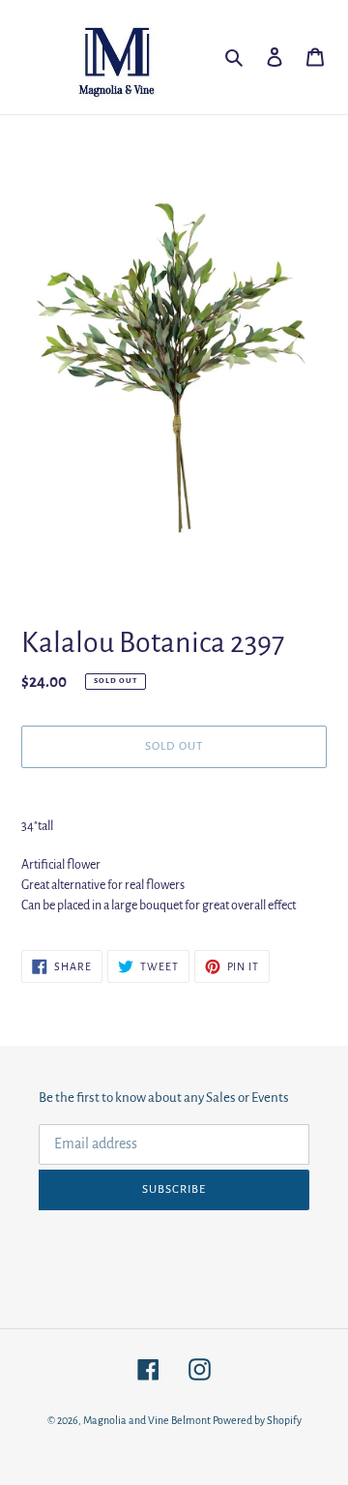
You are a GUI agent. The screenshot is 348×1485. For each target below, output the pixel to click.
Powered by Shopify (257, 1420)
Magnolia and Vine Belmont (147, 1420)
